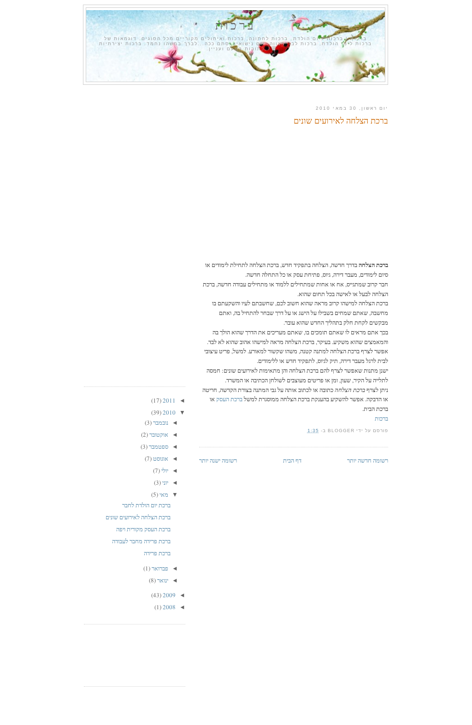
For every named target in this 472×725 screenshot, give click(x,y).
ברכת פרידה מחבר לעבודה (141, 541)
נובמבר (160, 422)
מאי (163, 494)
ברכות (235, 25)
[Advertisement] (236, 92)
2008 (168, 607)
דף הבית (292, 460)
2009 (168, 595)
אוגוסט (160, 458)
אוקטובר (158, 434)
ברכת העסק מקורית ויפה (143, 529)
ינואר (162, 580)
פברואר (159, 568)
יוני (164, 482)
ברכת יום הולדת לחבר (146, 505)
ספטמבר (158, 446)
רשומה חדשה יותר (367, 460)
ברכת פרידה (157, 553)
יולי (164, 470)
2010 (168, 412)
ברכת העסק (229, 399)
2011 (168, 400)
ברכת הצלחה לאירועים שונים (341, 120)
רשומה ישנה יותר (218, 460)
